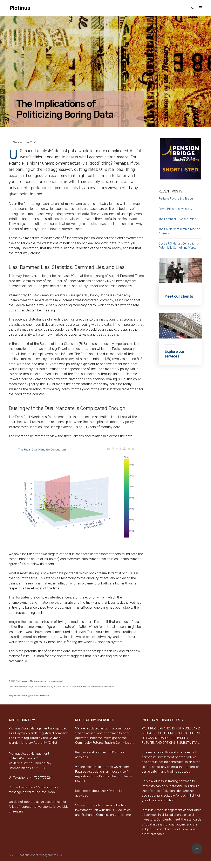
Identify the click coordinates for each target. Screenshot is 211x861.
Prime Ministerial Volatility (175, 209)
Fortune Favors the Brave (176, 199)
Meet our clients (178, 296)
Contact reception (22, 787)
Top (197, 848)
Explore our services (174, 354)
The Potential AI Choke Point (177, 219)
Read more (83, 752)
